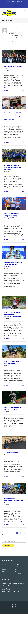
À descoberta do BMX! (12, 452)
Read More (6, 90)
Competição (6, 567)
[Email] (15, 5)
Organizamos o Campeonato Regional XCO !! (13, 501)
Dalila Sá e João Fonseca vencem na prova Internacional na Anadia (12, 315)
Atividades (17, 564)
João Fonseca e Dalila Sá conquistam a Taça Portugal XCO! (12, 216)
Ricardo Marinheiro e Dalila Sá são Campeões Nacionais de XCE (13, 264)
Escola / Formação (19, 567)
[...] (5, 87)
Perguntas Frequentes (18, 572)
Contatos (5, 571)
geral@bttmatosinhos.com (15, 3)
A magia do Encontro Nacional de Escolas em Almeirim (12, 167)
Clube (4, 564)
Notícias (17, 569)
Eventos (5, 569)
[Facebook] (11, 5)
